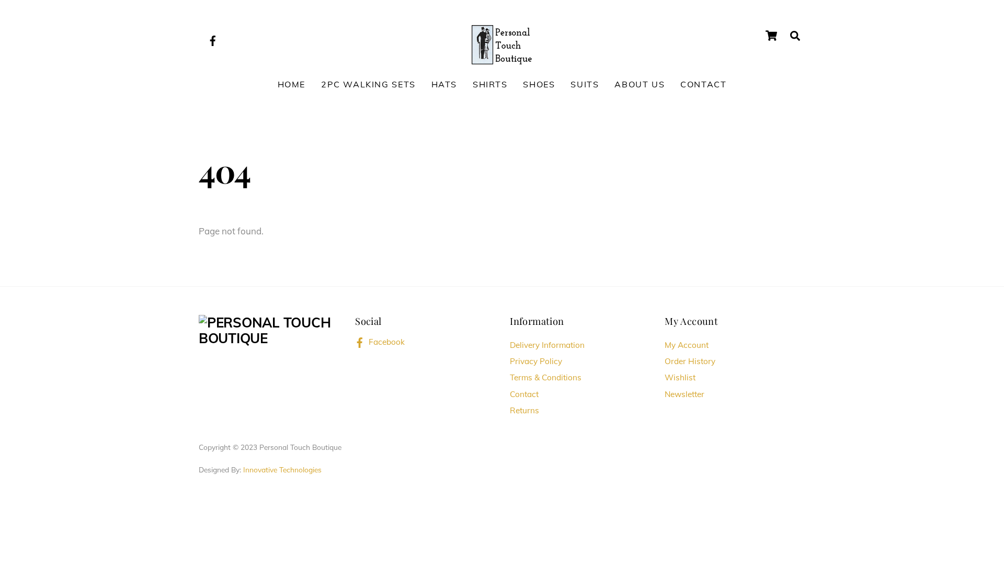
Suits (585, 84)
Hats (444, 84)
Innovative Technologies (282, 469)
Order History (690, 361)
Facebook (386, 342)
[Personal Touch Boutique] (502, 43)
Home (291, 84)
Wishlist (680, 377)
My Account (687, 345)
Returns (524, 410)
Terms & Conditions (545, 377)
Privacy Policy (536, 361)
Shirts (490, 84)
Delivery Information (547, 345)
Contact (703, 84)
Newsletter (684, 394)
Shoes (539, 84)
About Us (639, 84)
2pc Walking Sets (368, 84)
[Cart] (771, 35)
